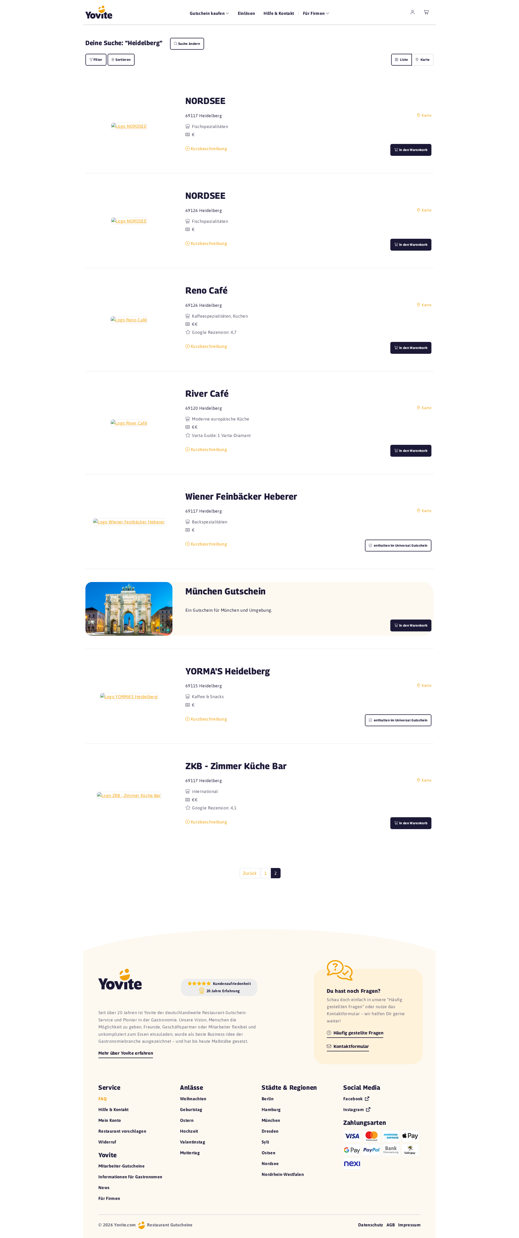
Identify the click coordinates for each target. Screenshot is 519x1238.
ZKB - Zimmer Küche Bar (236, 766)
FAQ (102, 1098)
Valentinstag (192, 1141)
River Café (207, 393)
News (103, 1187)
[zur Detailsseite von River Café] (129, 422)
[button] (128, 126)
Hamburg (271, 1109)
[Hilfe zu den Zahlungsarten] (382, 1148)
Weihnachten (193, 1098)
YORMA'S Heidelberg (227, 671)
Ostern (187, 1120)
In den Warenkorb (412, 625)
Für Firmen (109, 1198)
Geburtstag (191, 1109)
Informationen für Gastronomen (130, 1176)
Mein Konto (109, 1120)
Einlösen (246, 13)
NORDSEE (205, 100)
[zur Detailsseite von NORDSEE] (129, 125)
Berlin (268, 1098)
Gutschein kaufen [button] (208, 13)
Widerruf (107, 1141)
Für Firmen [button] (314, 13)
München (271, 1120)
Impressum (409, 1224)
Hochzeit (189, 1131)
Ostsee (268, 1152)
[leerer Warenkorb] (427, 12)
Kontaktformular (350, 1046)
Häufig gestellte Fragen (357, 1032)
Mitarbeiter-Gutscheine (121, 1165)
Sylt (265, 1141)
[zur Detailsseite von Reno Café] (129, 319)
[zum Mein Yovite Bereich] (412, 12)
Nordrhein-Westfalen (283, 1174)
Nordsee (270, 1163)
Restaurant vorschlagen (122, 1131)
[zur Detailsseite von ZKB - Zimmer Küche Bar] (129, 795)
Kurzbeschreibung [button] (209, 148)
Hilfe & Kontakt (279, 13)
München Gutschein (225, 591)
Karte (425, 60)
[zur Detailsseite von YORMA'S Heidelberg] (129, 696)
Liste (403, 60)
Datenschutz (370, 1224)
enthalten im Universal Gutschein (400, 545)
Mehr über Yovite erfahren (125, 1053)
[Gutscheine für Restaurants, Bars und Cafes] (98, 12)
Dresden (270, 1131)
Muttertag (190, 1152)
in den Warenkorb (412, 150)
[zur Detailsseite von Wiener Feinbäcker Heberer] (129, 521)
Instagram (354, 1109)
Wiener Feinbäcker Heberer (241, 496)
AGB (391, 1224)
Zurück (250, 873)
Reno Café (206, 290)
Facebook (353, 1098)
